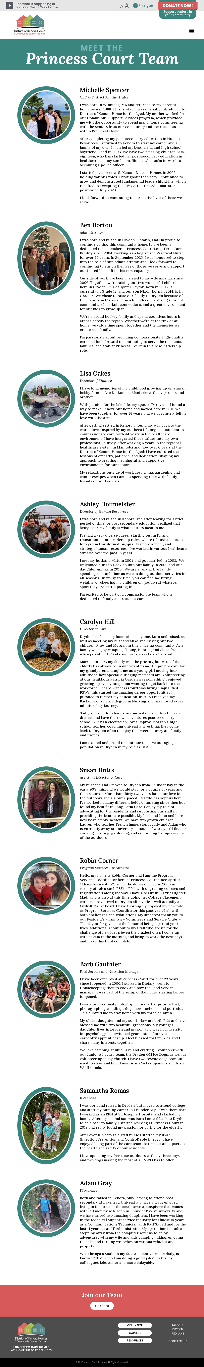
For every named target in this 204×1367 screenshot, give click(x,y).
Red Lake (178, 1334)
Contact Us (177, 1341)
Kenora (177, 1325)
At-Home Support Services (31, 1350)
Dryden (177, 1329)
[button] (192, 31)
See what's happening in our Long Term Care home (37, 6)
